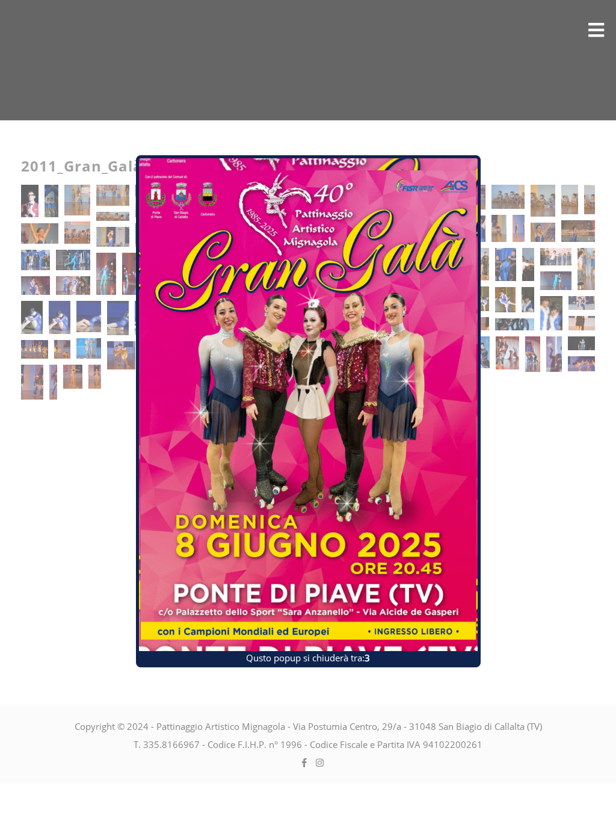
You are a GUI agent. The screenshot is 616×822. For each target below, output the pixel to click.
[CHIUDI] (485, 151)
